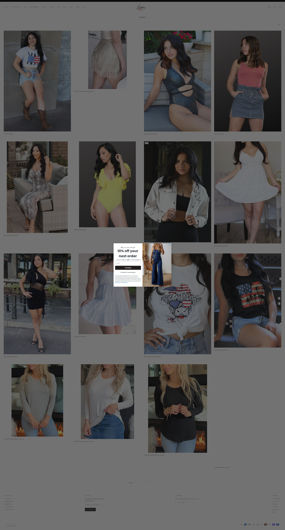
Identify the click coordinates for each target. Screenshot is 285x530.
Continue (128, 268)
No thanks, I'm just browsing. (128, 272)
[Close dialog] (170, 244)
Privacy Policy (117, 282)
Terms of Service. (124, 282)
